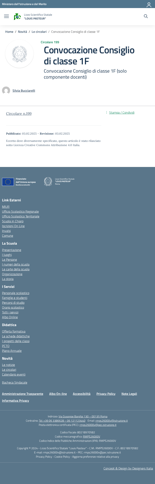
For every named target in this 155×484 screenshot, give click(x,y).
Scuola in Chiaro (12, 221)
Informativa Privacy (15, 400)
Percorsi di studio (13, 302)
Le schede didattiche (16, 336)
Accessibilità (81, 393)
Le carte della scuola (15, 269)
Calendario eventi (13, 374)
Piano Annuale (12, 350)
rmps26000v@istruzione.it (111, 420)
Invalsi (6, 230)
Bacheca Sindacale (14, 382)
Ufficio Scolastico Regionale (20, 211)
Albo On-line (58, 393)
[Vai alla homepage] (17, 16)
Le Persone (9, 259)
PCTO (5, 345)
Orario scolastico (13, 307)
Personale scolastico (15, 292)
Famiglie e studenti (14, 297)
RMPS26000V (91, 436)
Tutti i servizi (10, 312)
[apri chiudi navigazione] (6, 16)
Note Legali (129, 393)
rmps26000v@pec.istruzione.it (98, 425)
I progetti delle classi (15, 341)
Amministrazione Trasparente (22, 393)
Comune (7, 235)
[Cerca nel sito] (146, 16)
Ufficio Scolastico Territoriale (20, 216)
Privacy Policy (105, 393)
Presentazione (11, 249)
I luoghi (7, 254)
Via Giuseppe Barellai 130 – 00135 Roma (83, 416)
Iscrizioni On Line (13, 225)
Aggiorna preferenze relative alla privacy (95, 456)
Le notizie (8, 364)
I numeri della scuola (15, 264)
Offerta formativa (13, 331)
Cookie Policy (62, 456)
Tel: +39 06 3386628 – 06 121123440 (62, 420)
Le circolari (9, 369)
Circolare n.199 (18, 113)
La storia (8, 278)
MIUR (5, 206)
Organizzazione (12, 274)
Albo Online (10, 317)
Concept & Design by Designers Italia (128, 468)
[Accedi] (149, 4)
